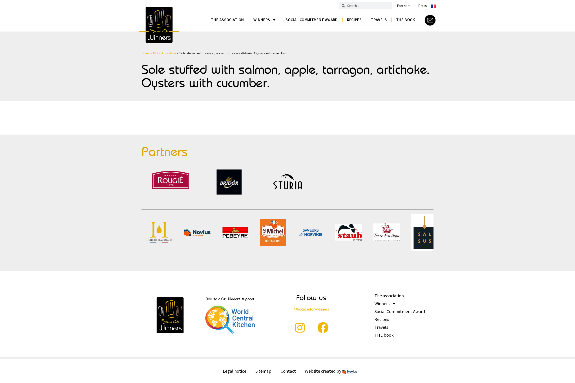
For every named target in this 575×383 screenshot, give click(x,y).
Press (422, 6)
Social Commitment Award (311, 19)
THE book (405, 19)
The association (227, 19)
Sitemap (263, 371)
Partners (403, 6)
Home (146, 53)
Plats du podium (164, 53)
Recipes (354, 19)
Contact (288, 371)
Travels (379, 19)
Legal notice (234, 371)
